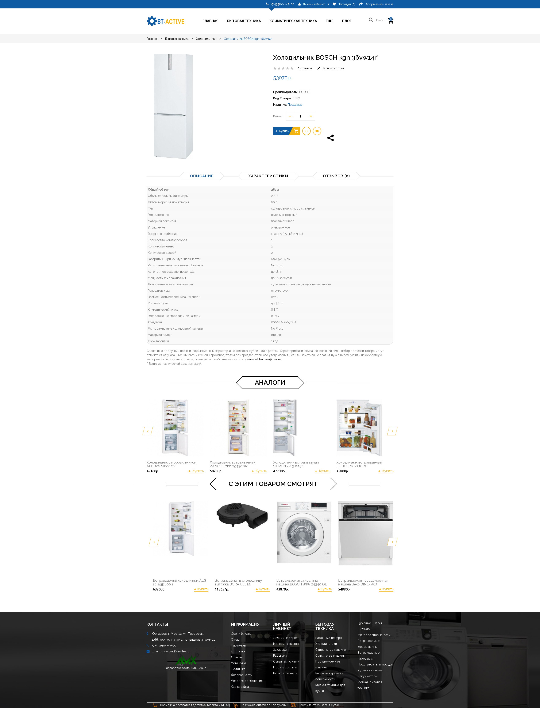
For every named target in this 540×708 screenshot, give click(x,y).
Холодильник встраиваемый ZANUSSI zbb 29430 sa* (232, 464)
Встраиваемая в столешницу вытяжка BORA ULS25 (238, 582)
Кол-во (278, 116)
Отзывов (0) (336, 176)
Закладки (280, 649)
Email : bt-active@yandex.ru (170, 651)
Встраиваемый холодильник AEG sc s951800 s (179, 582)
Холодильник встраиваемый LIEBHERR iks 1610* (359, 464)
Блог (347, 21)
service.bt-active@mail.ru (264, 359)
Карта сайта (240, 686)
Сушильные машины (330, 655)
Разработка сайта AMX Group (186, 668)
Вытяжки (364, 629)
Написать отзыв (332, 68)
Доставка (238, 651)
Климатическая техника (293, 21)
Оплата (236, 657)
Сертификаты (241, 633)
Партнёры (238, 645)
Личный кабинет (285, 638)
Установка (239, 663)
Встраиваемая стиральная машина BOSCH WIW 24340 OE (301, 582)
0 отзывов (305, 68)
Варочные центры (328, 638)
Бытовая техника (244, 21)
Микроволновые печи (374, 635)
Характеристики (268, 176)
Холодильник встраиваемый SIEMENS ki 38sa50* (296, 464)
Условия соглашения (247, 681)
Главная (210, 21)
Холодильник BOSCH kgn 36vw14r (248, 38)
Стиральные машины (330, 649)
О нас (235, 639)
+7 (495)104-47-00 (164, 645)
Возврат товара (285, 673)
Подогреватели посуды (375, 664)
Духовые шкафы (370, 623)
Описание (202, 176)
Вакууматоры (368, 676)
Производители (285, 667)
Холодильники (206, 38)
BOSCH (304, 92)
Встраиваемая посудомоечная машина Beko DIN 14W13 (363, 582)
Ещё (329, 21)
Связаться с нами (286, 661)
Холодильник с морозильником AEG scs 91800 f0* (172, 464)
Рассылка (280, 655)
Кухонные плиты (370, 670)
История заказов (286, 643)
